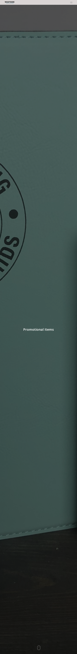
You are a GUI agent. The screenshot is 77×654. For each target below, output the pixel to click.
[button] (71, 2)
